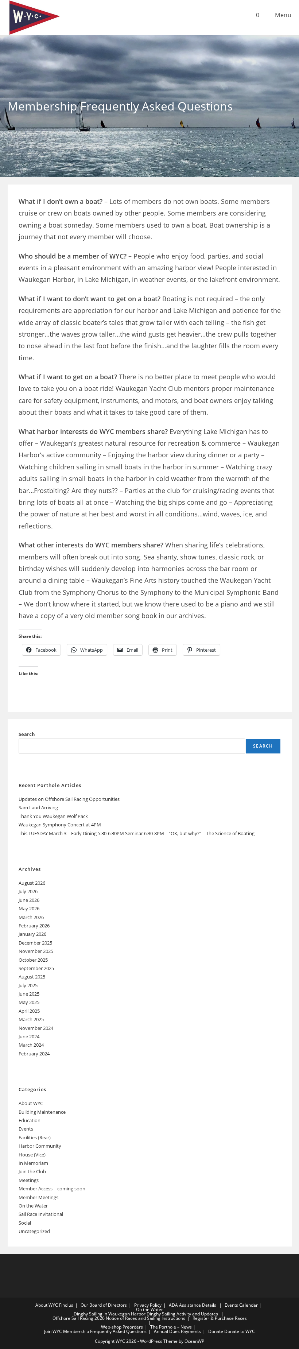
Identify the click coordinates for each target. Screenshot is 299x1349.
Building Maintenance (42, 1112)
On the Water (33, 1205)
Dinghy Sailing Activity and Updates (182, 1314)
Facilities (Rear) (35, 1137)
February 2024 (34, 1053)
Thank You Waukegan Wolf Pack (53, 816)
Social (25, 1223)
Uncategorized (34, 1231)
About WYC (31, 1103)
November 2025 (36, 951)
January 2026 (32, 934)
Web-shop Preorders (122, 1327)
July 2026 (28, 891)
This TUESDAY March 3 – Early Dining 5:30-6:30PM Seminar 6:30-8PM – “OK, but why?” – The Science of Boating (137, 833)
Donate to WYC (239, 1331)
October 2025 (33, 960)
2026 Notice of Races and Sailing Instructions (139, 1318)
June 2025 (29, 994)
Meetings (29, 1180)
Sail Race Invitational (41, 1214)
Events (26, 1128)
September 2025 (36, 968)
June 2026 (29, 900)
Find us (66, 1305)
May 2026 (29, 908)
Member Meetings (38, 1197)
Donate (215, 1331)
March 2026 (31, 917)
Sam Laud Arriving (38, 807)
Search (27, 734)
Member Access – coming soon (52, 1188)
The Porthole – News (171, 1327)
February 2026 (34, 925)
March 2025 (31, 1019)
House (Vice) (32, 1154)
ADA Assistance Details (192, 1305)
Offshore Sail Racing (73, 1318)
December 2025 (35, 942)
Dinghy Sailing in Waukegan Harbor (109, 1314)
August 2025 (32, 976)
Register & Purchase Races (220, 1318)
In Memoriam (33, 1163)
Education (29, 1120)
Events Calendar (241, 1305)
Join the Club (32, 1171)
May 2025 (29, 1002)
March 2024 (31, 1045)
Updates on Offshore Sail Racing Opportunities (69, 799)
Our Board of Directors (104, 1305)
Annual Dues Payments (177, 1331)
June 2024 (29, 1036)
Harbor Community (40, 1146)
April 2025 (29, 1011)
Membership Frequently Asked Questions (105, 1331)
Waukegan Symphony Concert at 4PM (60, 824)
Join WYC (53, 1331)
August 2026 (32, 883)
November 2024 (36, 1028)
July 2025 (28, 985)
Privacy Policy (148, 1305)
